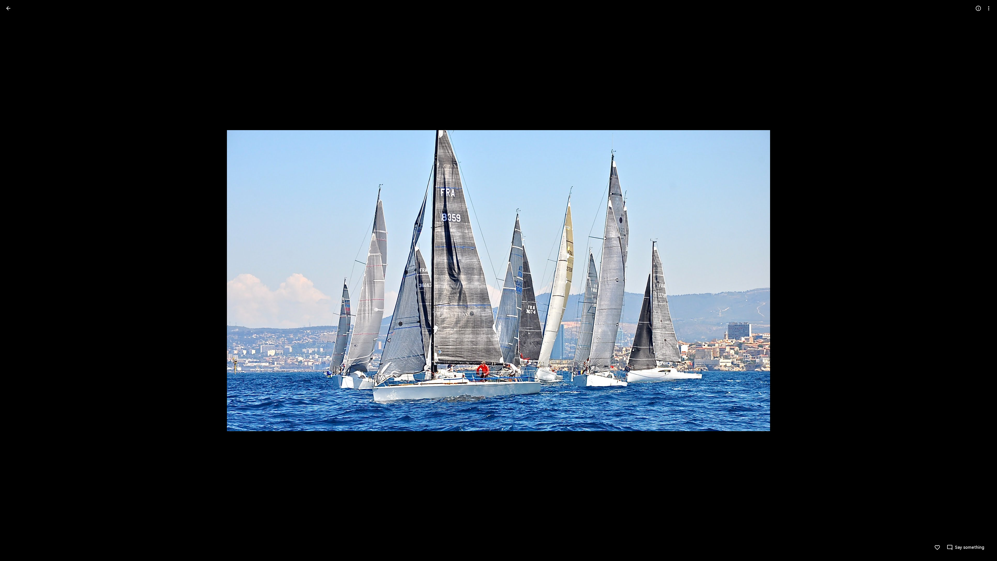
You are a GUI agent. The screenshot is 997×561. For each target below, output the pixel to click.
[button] (14, 280)
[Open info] (978, 8)
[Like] (937, 547)
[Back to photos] (8, 8)
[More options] (988, 8)
